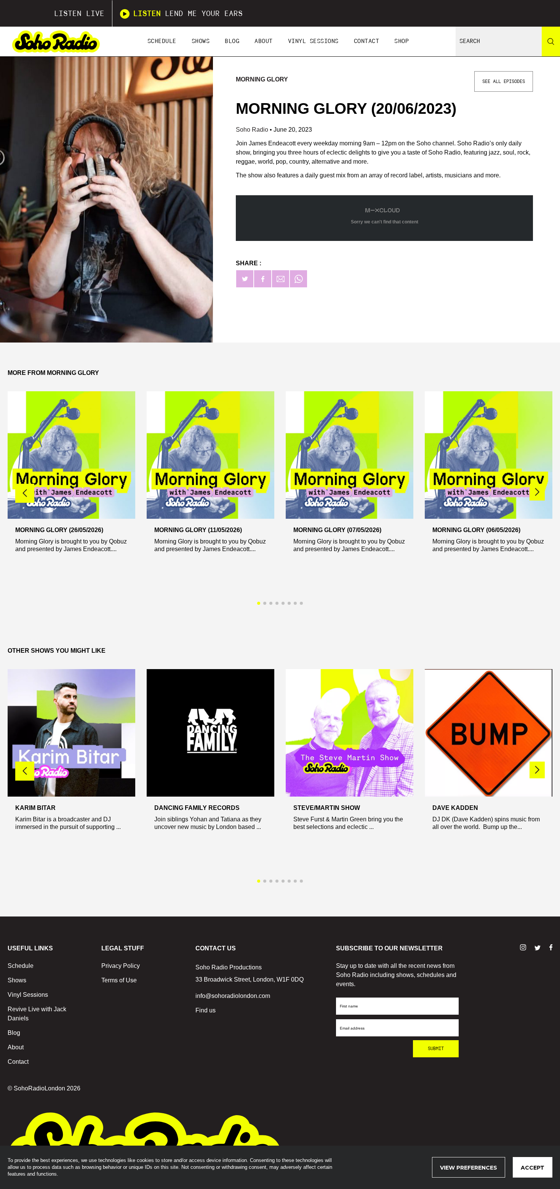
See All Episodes (503, 81)
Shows (201, 41)
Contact (366, 41)
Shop (401, 41)
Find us (205, 1010)
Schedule (161, 41)
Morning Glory (262, 79)
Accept (532, 1167)
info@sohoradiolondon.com (232, 996)
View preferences (468, 1167)
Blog (232, 41)
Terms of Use (119, 980)
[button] (537, 492)
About (263, 41)
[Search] (551, 41)
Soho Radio (253, 129)
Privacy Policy (120, 966)
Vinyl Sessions (313, 41)
